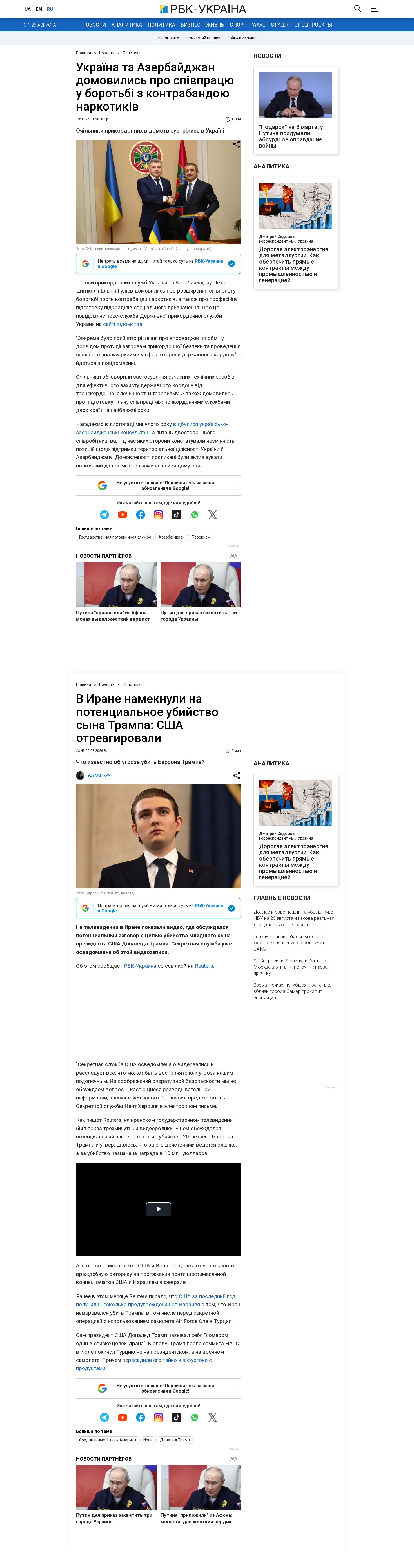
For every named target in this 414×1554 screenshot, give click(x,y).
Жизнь (215, 25)
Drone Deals (168, 38)
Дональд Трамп (175, 1440)
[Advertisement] (158, 1015)
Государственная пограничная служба (115, 537)
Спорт (238, 25)
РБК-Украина (140, 966)
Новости (94, 25)
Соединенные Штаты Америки (107, 1440)
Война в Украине (242, 38)
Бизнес (191, 25)
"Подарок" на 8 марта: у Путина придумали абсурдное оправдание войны (291, 136)
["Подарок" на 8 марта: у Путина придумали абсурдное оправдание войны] (295, 96)
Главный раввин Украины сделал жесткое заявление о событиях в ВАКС (289, 943)
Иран (148, 1440)
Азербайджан (172, 537)
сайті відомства (122, 324)
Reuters (204, 966)
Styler (280, 25)
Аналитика (127, 25)
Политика (161, 25)
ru (50, 9)
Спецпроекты (313, 25)
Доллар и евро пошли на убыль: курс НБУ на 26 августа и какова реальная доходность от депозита (293, 918)
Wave (258, 25)
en (39, 9)
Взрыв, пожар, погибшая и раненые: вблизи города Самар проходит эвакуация (292, 991)
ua (28, 9)
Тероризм (201, 537)
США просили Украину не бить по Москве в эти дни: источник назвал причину (291, 967)
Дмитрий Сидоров (277, 236)
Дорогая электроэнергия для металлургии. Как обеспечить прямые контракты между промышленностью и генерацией (293, 264)
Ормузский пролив (203, 38)
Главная (83, 53)
